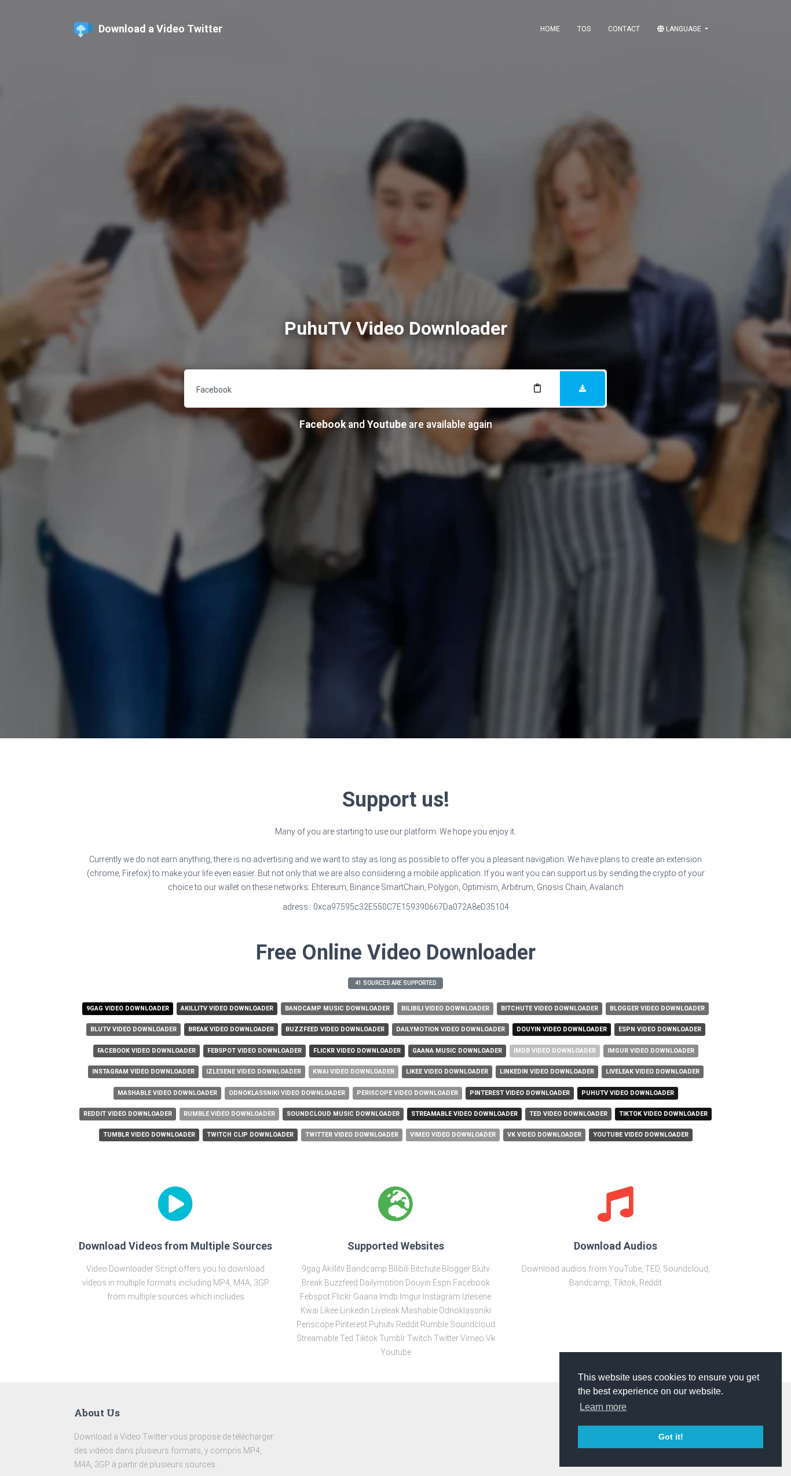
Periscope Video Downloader (407, 1093)
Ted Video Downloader (568, 1114)
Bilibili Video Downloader (445, 1008)
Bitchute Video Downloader (549, 1008)
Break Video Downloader (231, 1029)
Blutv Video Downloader (133, 1029)
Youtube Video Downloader (641, 1134)
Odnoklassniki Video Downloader (287, 1093)
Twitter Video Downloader (351, 1134)
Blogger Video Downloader (657, 1008)
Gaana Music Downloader (457, 1050)
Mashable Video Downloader (167, 1093)
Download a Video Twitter (160, 29)
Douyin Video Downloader (562, 1029)
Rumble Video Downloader (229, 1114)
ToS (584, 29)
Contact (624, 29)
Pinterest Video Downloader (520, 1093)
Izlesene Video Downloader (253, 1071)
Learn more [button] (603, 1407)
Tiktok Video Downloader (663, 1114)
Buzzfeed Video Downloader (334, 1029)
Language (683, 29)
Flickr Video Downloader (357, 1050)
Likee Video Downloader (447, 1071)
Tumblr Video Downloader (149, 1134)
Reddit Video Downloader (127, 1114)
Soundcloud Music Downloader (343, 1114)
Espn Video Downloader (659, 1029)
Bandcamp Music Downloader (337, 1008)
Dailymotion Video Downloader (450, 1029)
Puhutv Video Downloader (627, 1093)
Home (550, 29)
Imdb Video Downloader (555, 1050)
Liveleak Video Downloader (653, 1071)
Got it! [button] (670, 1436)
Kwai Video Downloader (353, 1071)
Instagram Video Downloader (143, 1071)
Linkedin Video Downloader (547, 1071)
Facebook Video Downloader (146, 1050)
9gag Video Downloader (127, 1008)
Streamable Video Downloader (464, 1114)
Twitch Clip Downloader (250, 1134)
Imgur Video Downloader (650, 1050)
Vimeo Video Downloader (453, 1134)
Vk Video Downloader (544, 1134)
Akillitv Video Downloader (227, 1008)
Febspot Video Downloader (254, 1050)
